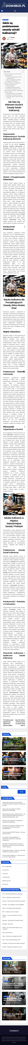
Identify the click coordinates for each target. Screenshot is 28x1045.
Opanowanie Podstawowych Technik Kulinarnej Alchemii (14, 77)
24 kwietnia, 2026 (9, 987)
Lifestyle (4, 877)
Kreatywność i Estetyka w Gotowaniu (14, 95)
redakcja (13, 37)
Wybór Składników (10, 85)
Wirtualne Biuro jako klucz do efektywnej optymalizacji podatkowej (13, 1015)
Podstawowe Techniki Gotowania (13, 87)
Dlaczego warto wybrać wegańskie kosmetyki (12, 774)
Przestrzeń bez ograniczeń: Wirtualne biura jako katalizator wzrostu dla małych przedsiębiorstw (13, 827)
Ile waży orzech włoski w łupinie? (16, 943)
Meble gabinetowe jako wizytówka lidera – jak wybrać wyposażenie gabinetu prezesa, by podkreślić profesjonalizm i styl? (13, 815)
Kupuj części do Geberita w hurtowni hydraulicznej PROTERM (13, 985)
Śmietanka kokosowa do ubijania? (14, 893)
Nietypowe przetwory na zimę (14, 947)
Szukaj (4, 787)
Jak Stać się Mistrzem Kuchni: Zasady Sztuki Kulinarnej (13, 74)
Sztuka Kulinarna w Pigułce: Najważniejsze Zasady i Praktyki (14, 91)
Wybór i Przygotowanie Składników (14, 79)
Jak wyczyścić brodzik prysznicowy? (16, 901)
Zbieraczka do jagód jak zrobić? (14, 936)
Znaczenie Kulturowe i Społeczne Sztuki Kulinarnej (15, 97)
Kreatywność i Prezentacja (12, 81)
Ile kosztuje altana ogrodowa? (14, 908)
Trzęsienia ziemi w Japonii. (12, 911)
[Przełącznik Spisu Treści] (22, 72)
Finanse (4, 870)
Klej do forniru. (9, 932)
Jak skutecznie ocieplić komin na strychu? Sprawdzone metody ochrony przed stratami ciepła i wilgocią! (13, 845)
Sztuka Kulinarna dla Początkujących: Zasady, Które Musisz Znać (13, 83)
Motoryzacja (5, 19)
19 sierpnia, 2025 (9, 1002)
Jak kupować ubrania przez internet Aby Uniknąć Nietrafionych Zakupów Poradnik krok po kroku (13, 804)
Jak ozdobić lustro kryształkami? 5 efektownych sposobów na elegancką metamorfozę (11, 839)
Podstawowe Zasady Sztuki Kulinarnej (14, 93)
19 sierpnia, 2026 (9, 972)
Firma (3, 873)
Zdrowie (4, 884)
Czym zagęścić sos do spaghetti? (16, 904)
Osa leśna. (10, 924)
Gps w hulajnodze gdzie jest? (13, 939)
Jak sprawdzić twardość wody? (15, 920)
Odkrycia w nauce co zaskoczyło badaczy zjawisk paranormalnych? (13, 760)
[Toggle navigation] (15, 11)
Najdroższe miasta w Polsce (13, 897)
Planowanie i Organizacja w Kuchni (14, 88)
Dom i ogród (5, 866)
